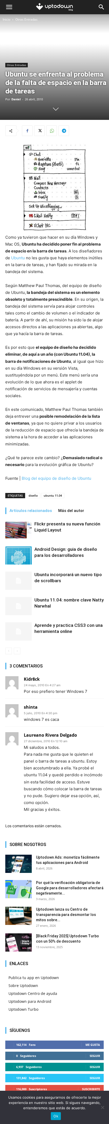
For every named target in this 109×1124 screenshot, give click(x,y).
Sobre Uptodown (23, 985)
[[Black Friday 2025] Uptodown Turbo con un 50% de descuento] (18, 942)
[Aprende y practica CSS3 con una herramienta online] (18, 631)
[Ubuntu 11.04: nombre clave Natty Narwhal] (18, 606)
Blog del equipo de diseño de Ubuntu (56, 478)
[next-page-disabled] (17, 651)
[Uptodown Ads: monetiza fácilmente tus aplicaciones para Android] (18, 864)
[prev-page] (8, 651)
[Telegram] (63, 130)
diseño (33, 495)
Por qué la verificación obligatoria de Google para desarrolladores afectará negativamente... (69, 888)
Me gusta (92, 1045)
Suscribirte (91, 1089)
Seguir (95, 1056)
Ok (55, 1116)
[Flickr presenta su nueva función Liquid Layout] (18, 530)
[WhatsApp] (51, 130)
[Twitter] (39, 130)
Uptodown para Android (29, 1001)
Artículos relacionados (31, 510)
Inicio (6, 19)
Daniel (16, 99)
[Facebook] (27, 130)
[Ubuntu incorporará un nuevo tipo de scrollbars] (18, 581)
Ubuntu (18, 257)
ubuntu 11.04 (53, 495)
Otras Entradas (26, 19)
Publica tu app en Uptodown (33, 977)
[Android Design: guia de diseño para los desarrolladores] (18, 555)
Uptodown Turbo (23, 1009)
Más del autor (71, 510)
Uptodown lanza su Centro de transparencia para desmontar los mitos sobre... (66, 914)
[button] (9, 7)
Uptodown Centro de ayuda (32, 993)
